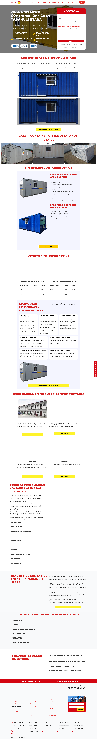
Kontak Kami (33, 710)
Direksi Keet (51, 701)
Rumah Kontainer (52, 715)
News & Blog (33, 706)
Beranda (12, 691)
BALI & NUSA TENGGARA (24, 629)
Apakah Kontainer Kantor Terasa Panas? (62, 666)
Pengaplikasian (65, 2)
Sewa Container (14, 701)
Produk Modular (52, 706)
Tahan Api (14, 549)
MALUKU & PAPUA (21, 642)
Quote (31, 703)
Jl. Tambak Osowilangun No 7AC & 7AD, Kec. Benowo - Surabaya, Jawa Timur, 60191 (49, 725)
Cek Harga (48, 246)
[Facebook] (69, 687)
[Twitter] (72, 687)
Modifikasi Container (15, 703)
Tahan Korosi (16, 522)
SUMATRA (17, 620)
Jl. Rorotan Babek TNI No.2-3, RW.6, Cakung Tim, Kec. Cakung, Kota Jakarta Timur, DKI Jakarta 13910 (19, 725)
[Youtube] (75, 687)
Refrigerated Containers (54, 699)
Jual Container (14, 699)
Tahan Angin (15, 558)
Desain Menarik (16, 527)
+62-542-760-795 (62, 730)
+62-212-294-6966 (17, 730)
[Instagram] (80, 687)
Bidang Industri (14, 711)
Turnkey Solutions (34, 713)
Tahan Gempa (16, 563)
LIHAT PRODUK (32, 434)
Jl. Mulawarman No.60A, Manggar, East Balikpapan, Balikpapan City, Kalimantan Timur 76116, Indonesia (64, 725)
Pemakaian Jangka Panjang (21, 531)
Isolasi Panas (16, 540)
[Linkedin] (78, 687)
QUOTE (82, 2)
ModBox (51, 703)
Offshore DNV (52, 713)
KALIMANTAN (19, 634)
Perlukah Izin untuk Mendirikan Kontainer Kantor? (65, 670)
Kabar (31, 715)
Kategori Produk (14, 709)
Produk (37, 2)
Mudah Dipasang (17, 545)
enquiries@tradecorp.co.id (19, 733)
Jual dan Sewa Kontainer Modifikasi (22, 691)
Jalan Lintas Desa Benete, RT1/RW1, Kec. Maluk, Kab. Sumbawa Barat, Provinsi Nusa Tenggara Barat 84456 (79, 725)
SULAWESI (17, 638)
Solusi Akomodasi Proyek (20, 554)
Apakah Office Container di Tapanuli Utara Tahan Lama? (67, 661)
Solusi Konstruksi (46, 2)
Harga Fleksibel (17, 536)
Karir (31, 708)
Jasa (32, 2)
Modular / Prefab (56, 2)
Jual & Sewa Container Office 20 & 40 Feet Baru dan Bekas (43, 691)
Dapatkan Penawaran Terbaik (95, 369)
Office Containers (52, 708)
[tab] (23, 523)
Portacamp (51, 710)
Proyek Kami (33, 701)
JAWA (15, 625)
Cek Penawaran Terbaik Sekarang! (48, 129)
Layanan (13, 713)
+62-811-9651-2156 (47, 730)
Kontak (72, 2)
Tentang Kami (33, 699)
